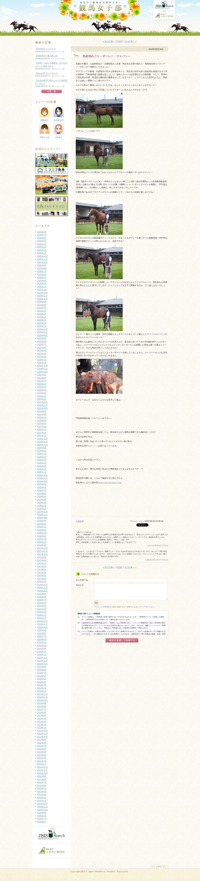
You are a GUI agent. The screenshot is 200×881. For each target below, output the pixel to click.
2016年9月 (42, 594)
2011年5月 (42, 788)
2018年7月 (42, 527)
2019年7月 (42, 490)
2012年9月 (42, 740)
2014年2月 (42, 688)
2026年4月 (42, 244)
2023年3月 (42, 356)
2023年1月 (42, 363)
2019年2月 (42, 506)
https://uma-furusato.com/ (110, 482)
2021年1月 (42, 435)
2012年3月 (42, 758)
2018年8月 (42, 524)
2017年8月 (42, 560)
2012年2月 (42, 761)
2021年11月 (42, 405)
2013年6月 (42, 712)
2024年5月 (42, 314)
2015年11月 (42, 624)
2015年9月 (42, 630)
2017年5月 (42, 569)
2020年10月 (42, 445)
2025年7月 (42, 271)
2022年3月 (42, 393)
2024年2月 (42, 323)
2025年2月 (42, 287)
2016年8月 (42, 597)
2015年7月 (42, 636)
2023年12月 (42, 329)
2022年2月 (42, 396)
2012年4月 (42, 755)
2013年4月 (42, 718)
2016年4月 (42, 609)
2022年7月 (42, 381)
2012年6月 (42, 749)
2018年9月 (42, 521)
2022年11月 (42, 369)
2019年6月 (42, 493)
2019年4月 (42, 499)
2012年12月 (42, 731)
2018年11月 (42, 515)
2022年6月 (42, 384)
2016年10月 (42, 591)
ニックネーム (82, 580)
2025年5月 (42, 277)
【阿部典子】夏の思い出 (46, 56)
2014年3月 (42, 685)
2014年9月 (42, 667)
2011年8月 (42, 779)
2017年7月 (42, 563)
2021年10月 (42, 408)
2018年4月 (42, 536)
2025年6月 (42, 274)
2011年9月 (42, 776)
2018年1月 (42, 545)
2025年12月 (42, 256)
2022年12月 (42, 366)
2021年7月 (42, 417)
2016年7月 (42, 600)
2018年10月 (42, 518)
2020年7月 (42, 454)
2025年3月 (42, 283)
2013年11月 (42, 697)
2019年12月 (42, 475)
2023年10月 (42, 335)
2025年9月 (42, 265)
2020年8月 (42, 451)
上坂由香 (80, 521)
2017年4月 (42, 572)
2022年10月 (42, 372)
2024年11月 (42, 296)
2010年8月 (42, 816)
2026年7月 (42, 235)
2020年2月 (42, 469)
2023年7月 (42, 344)
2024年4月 (42, 317)
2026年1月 (42, 253)
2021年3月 (42, 429)
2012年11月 (42, 734)
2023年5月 (42, 350)
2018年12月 (42, 512)
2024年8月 (42, 305)
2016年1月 (42, 618)
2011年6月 (42, 785)
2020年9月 (42, 448)
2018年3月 (42, 539)
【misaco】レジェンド (45, 48)
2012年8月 (42, 743)
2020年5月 (42, 460)
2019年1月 (42, 508)
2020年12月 (42, 439)
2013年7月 (42, 709)
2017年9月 (42, 557)
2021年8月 (42, 414)
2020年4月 (42, 463)
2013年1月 (42, 727)
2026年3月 (42, 247)
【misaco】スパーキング (46, 73)
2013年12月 (42, 694)
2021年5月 (42, 423)
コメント (80, 585)
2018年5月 (42, 533)
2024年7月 (42, 308)
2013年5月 (42, 715)
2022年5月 (42, 387)
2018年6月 (42, 530)
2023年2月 (42, 360)
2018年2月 (42, 542)
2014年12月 (42, 658)
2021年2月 (42, 433)
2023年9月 (42, 338)
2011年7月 (42, 782)
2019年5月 (42, 496)
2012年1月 (42, 764)
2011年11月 (42, 770)
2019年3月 (42, 502)
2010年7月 (42, 819)
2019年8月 (42, 487)
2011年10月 (42, 773)
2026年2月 (42, 250)
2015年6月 (42, 639)
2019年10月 (42, 481)
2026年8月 (42, 232)
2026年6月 (42, 238)
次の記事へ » (130, 41)
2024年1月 (42, 326)
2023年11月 (42, 332)
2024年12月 (42, 293)
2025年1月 (42, 290)
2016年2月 (42, 615)
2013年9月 (42, 703)
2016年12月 (42, 585)
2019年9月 (42, 484)
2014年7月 (42, 673)
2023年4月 (42, 353)
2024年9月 (42, 302)
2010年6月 (42, 822)
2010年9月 (42, 813)
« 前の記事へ (109, 41)
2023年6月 (42, 347)
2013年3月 (42, 721)
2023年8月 (42, 341)
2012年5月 (42, 752)
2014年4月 (42, 682)
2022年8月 (42, 378)
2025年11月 (42, 259)
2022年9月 (42, 375)
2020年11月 (42, 442)
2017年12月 (42, 548)
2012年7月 (42, 746)
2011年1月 (42, 800)
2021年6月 (42, 420)
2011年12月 (42, 767)
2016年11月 (42, 588)
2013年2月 (42, 724)
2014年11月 (42, 661)
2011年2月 (42, 797)
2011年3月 (42, 794)
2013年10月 (42, 700)
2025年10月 (42, 262)
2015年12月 (42, 621)
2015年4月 (42, 645)
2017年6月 (42, 566)
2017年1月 (42, 581)
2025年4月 (42, 280)
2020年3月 (42, 466)
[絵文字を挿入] (96, 604)
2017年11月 (42, 551)
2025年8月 (42, 268)
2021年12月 (42, 402)
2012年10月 (42, 737)
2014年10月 (42, 664)
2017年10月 (42, 554)
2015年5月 (42, 642)
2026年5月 (42, 241)
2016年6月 (42, 603)
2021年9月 (42, 411)
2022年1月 (42, 399)
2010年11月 (42, 807)
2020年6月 (42, 457)
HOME (120, 41)
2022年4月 (42, 390)
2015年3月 (42, 648)
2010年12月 (42, 804)
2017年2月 (42, 579)
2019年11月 (42, 478)
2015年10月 (42, 627)
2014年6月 (42, 676)
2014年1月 (42, 691)
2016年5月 (42, 606)
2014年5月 (42, 679)
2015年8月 (42, 633)
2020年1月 (42, 472)
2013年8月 (42, 706)
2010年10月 (42, 810)
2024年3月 (42, 320)
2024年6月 (42, 311)
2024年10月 (42, 299)
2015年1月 (42, 654)
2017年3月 (42, 575)
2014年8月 (42, 670)
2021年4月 (42, 426)
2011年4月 (42, 791)
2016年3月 (42, 612)
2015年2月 (42, 651)
